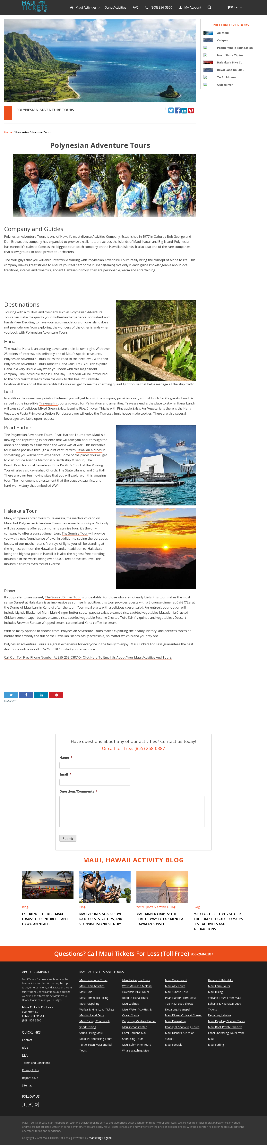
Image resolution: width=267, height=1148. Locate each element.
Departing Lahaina (219, 1015)
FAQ (25, 1055)
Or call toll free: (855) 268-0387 (133, 748)
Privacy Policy (30, 1070)
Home (8, 132)
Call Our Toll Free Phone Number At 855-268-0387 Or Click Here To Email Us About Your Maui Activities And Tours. (88, 657)
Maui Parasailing (175, 1021)
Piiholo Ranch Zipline (181, 675)
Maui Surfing (216, 1044)
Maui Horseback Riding (93, 998)
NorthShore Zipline (230, 55)
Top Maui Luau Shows (179, 1003)
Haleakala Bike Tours (135, 992)
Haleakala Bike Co (229, 62)
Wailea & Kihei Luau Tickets (96, 1009)
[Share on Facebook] (178, 110)
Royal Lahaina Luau (230, 70)
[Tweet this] (171, 110)
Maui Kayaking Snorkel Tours (226, 1021)
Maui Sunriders (15, 675)
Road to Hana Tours (135, 998)
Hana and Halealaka (220, 980)
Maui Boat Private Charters (225, 1027)
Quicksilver (225, 84)
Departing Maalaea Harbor (139, 1021)
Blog (25, 907)
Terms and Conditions (36, 1063)
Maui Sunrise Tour (176, 992)
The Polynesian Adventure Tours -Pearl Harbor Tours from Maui (52, 435)
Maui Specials (173, 1044)
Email (65, 774)
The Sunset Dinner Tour (63, 597)
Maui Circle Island (176, 980)
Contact (27, 1040)
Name (65, 757)
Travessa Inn (48, 403)
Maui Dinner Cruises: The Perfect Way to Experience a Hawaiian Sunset (159, 918)
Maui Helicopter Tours (93, 980)
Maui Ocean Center (134, 1027)
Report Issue (30, 1078)
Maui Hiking (215, 992)
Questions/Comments (78, 791)
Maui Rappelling (89, 1003)
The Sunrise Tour (75, 533)
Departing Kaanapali (178, 1009)
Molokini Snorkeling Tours (95, 1039)
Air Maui (223, 33)
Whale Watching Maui (136, 1050)
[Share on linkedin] (184, 110)
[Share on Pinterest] (191, 110)
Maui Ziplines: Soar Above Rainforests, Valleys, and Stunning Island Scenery (100, 918)
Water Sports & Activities (152, 907)
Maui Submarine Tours (136, 1044)
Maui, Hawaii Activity (133, 859)
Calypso (222, 40)
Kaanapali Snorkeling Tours (182, 1027)
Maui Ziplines (130, 1003)
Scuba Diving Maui (91, 1033)
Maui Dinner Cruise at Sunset (183, 1015)
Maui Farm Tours (219, 986)
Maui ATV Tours (175, 986)
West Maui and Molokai (137, 986)
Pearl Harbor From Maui (180, 998)
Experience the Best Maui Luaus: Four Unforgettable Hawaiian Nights (45, 918)
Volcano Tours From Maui (224, 998)
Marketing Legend (100, 1138)
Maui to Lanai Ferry (91, 1015)
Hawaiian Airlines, (89, 450)
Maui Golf (85, 992)
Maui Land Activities (92, 986)
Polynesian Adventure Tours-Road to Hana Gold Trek (43, 364)
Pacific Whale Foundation (235, 47)
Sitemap (27, 1085)
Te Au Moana (226, 77)
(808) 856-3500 (31, 1020)
